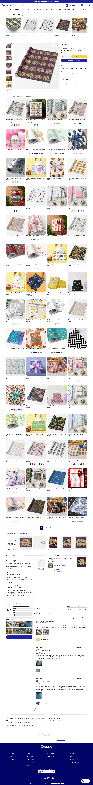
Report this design (81, 568)
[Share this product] (53, 45)
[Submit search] (67, 5)
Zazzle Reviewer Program (41, 623)
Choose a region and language (45, 769)
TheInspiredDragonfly (78, 50)
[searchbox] (40, 5)
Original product (44, 639)
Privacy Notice (61, 783)
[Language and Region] (83, 5)
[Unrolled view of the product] (36, 66)
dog (35, 718)
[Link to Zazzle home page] (6, 5)
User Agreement (54, 783)
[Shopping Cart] (89, 5)
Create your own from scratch (41, 569)
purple (42, 718)
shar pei (7, 718)
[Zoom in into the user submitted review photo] (9, 624)
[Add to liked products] (57, 45)
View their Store (57, 569)
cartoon (38, 718)
